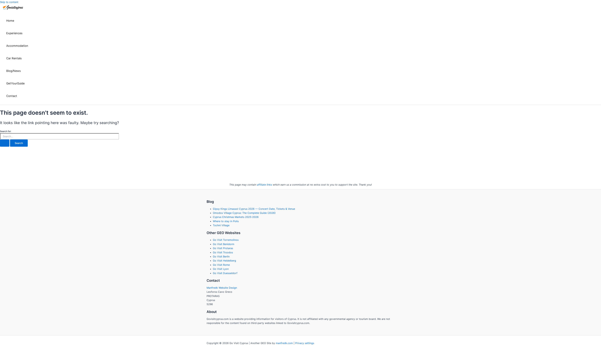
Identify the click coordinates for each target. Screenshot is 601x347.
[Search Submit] (4, 143)
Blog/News (13, 70)
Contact (11, 96)
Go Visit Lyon (221, 268)
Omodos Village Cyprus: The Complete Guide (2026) (244, 212)
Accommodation (17, 45)
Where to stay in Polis (226, 221)
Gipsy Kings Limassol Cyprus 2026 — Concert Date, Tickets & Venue (254, 208)
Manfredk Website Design (222, 287)
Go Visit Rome (221, 264)
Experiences (14, 33)
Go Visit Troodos (223, 252)
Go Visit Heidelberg (224, 260)
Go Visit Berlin (221, 256)
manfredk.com (284, 343)
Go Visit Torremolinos (226, 239)
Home (10, 20)
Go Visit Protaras (223, 248)
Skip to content (9, 2)
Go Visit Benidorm (223, 244)
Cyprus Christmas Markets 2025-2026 (236, 217)
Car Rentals (14, 58)
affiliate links (264, 184)
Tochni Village (221, 225)
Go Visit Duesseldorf (225, 273)
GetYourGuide (15, 83)
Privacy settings (304, 343)
